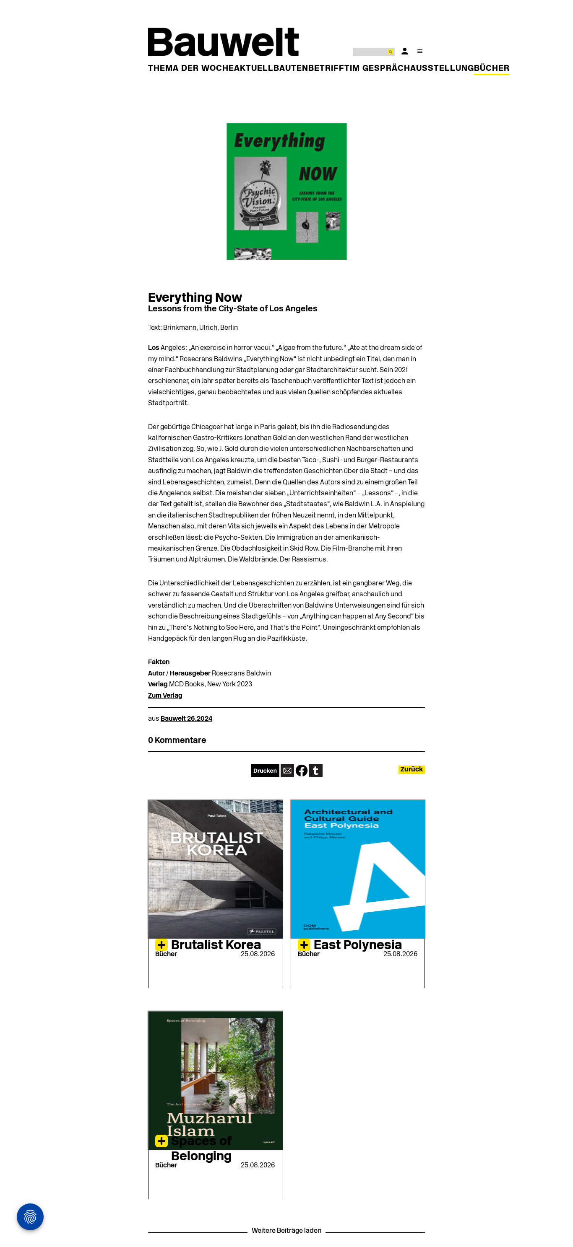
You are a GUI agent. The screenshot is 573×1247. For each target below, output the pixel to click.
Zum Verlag (165, 696)
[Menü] (420, 51)
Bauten (290, 69)
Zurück (412, 769)
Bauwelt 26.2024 (186, 719)
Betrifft (329, 69)
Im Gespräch (380, 69)
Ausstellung (442, 69)
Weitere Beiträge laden (286, 1231)
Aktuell (253, 69)
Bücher (492, 69)
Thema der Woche (191, 69)
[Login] (405, 51)
